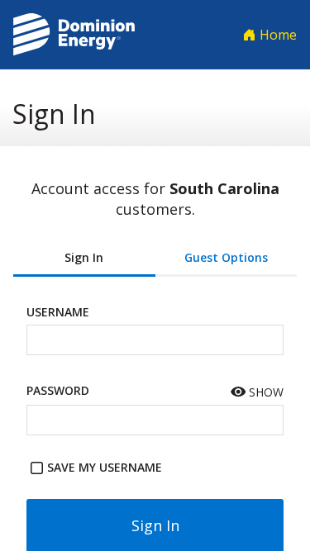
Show (265, 392)
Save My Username (104, 467)
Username (57, 312)
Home (276, 35)
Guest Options (226, 257)
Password (57, 390)
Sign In (83, 257)
